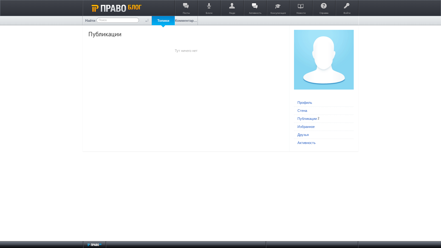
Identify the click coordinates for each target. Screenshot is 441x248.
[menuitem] (163, 20)
